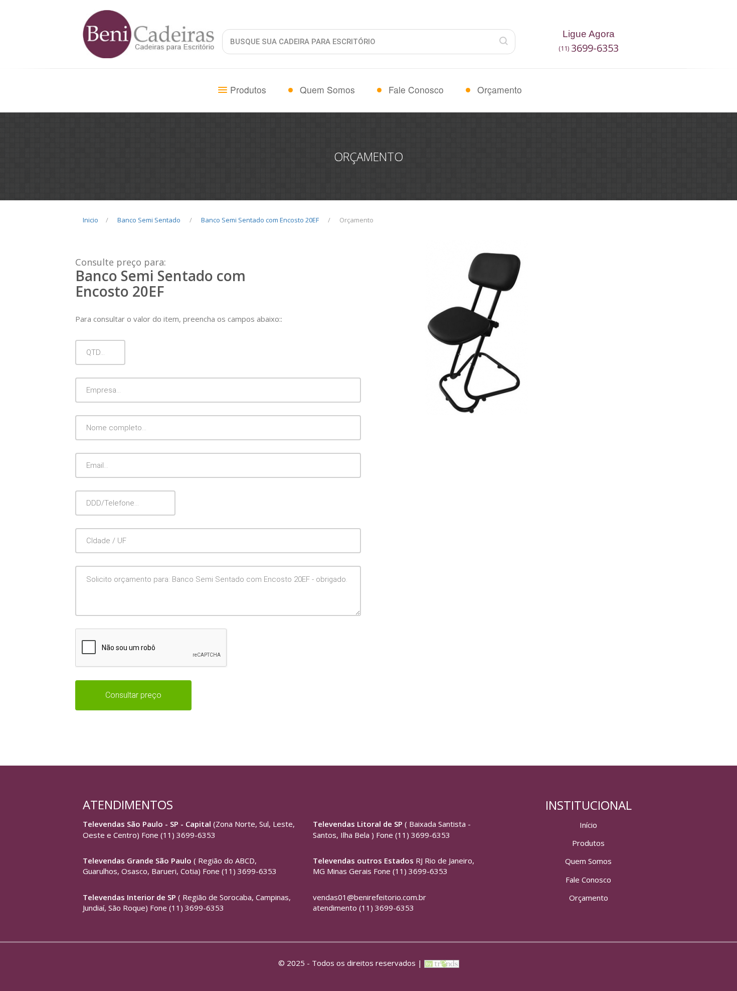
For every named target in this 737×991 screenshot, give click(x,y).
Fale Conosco (416, 89)
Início (588, 825)
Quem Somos (327, 89)
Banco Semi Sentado (148, 219)
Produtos (248, 89)
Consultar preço (133, 695)
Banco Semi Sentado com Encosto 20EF (260, 219)
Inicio (90, 219)
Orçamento (499, 89)
